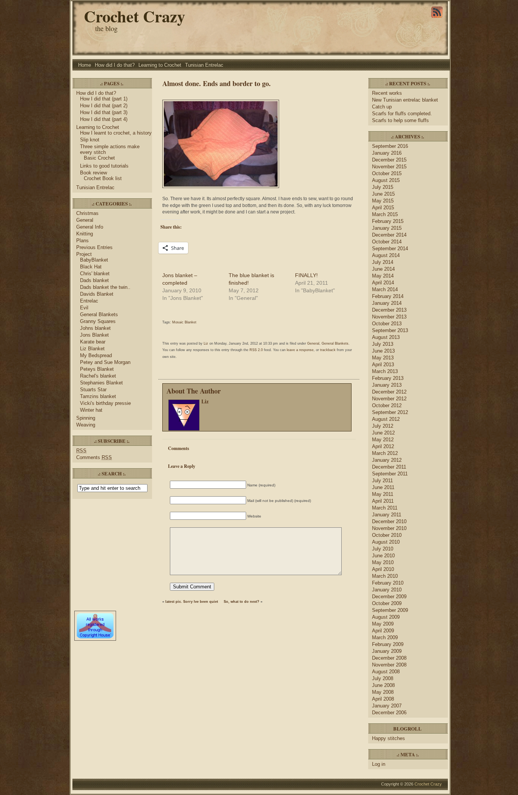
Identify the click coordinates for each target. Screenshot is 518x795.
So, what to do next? (241, 602)
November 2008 (389, 665)
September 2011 (390, 474)
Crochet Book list (103, 178)
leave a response (300, 350)
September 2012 (390, 412)
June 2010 (383, 555)
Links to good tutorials (104, 166)
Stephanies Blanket (101, 383)
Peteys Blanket (97, 369)
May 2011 (382, 494)
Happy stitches (388, 738)
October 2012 (387, 405)
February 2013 (387, 378)
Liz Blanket (92, 348)
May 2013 (383, 358)
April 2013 (383, 364)
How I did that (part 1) (103, 99)
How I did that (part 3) (103, 112)
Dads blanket (94, 280)
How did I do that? (115, 65)
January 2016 (387, 153)
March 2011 (384, 508)
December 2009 (389, 596)
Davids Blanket (96, 294)
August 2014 (386, 255)
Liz (206, 343)
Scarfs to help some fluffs (400, 120)
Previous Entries (94, 247)
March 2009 (385, 637)
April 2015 (383, 207)
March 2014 (385, 289)
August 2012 (386, 419)
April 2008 (383, 699)
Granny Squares (98, 321)
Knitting (84, 234)
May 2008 (383, 692)
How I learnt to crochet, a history (116, 133)
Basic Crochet (99, 158)
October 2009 (387, 603)
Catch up (382, 107)
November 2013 (389, 317)
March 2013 (385, 371)
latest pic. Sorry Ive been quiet (191, 602)
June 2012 (383, 433)
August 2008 (386, 671)
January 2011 (386, 514)
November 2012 (389, 398)
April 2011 (383, 501)
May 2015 (383, 201)
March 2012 (385, 453)
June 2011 (383, 487)
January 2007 (387, 706)
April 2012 (383, 446)
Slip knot (89, 140)
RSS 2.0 (256, 350)
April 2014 (383, 282)
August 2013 (386, 337)
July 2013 (382, 344)
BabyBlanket (94, 260)
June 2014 (383, 269)
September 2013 (390, 330)
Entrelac (89, 301)
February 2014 (387, 296)
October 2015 (387, 173)
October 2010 (387, 535)
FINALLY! (306, 275)
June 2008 (383, 685)
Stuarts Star (93, 389)
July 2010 (382, 549)
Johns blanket (95, 328)
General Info (89, 227)
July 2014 (382, 262)
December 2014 (389, 235)
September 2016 (390, 146)
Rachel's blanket (98, 376)
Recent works (387, 93)
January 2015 (387, 228)
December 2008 (389, 658)
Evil (84, 307)
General (84, 220)
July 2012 (382, 426)
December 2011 (389, 467)
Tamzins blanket (98, 396)
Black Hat (91, 267)
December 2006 (389, 712)
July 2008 (382, 678)
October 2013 (387, 323)
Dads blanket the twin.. (105, 287)
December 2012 (389, 392)
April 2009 (383, 630)
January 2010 (387, 590)
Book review (93, 173)
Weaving (85, 425)
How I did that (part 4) (103, 119)
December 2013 (389, 310)
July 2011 (382, 480)
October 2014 (387, 242)
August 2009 (386, 617)
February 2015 (387, 221)
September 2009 (390, 610)
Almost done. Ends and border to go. (216, 83)
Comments (94, 457)
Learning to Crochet (159, 65)
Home (84, 65)
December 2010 (389, 521)
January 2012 (387, 460)
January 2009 (387, 651)
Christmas (87, 213)
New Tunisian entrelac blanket (405, 100)
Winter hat (91, 410)
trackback (328, 350)
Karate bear (92, 342)
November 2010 (389, 528)
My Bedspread (96, 355)
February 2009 (387, 644)
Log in (378, 764)
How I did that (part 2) (103, 105)
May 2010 (383, 562)
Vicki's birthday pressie (105, 403)
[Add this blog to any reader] (437, 17)
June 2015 (383, 194)
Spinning (85, 418)
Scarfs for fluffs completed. (402, 113)
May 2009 (383, 624)
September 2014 (390, 248)
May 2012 (383, 439)
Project (84, 254)
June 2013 (383, 351)
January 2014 (387, 303)
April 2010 (383, 569)
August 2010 (386, 542)
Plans (82, 240)
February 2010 (387, 583)
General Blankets (99, 314)
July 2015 (382, 187)
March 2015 (385, 214)
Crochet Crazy (134, 16)
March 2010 (385, 576)
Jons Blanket (94, 335)
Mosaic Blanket (184, 322)
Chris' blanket (95, 273)
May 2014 (383, 276)
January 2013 (387, 385)
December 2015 (389, 160)
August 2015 (386, 180)
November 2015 (389, 166)
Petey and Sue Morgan (105, 362)
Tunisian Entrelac (204, 65)
